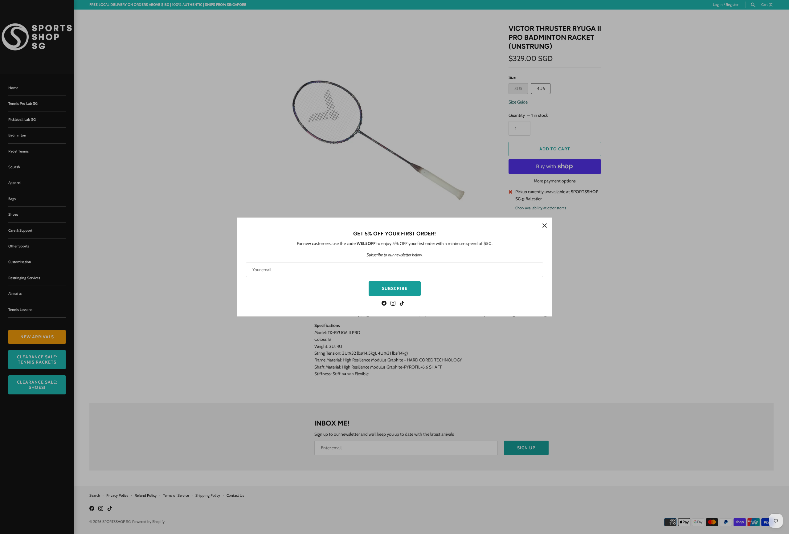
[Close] (544, 225)
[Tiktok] (401, 304)
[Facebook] (384, 304)
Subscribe (394, 288)
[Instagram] (392, 304)
